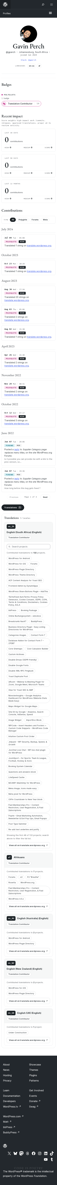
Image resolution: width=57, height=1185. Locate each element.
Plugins (33, 1075)
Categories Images (17, 635)
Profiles (7, 13)
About (6, 1064)
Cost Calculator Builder (37, 649)
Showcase (35, 1064)
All (13, 220)
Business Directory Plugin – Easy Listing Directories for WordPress (27, 628)
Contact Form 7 (38, 635)
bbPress (12, 610)
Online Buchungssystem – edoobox (25, 616)
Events (33, 1095)
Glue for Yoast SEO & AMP (21, 690)
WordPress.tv (12, 1106)
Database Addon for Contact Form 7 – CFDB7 (26, 641)
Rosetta (12, 882)
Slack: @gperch (28, 60)
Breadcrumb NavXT (17, 621)
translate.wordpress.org (39, 245)
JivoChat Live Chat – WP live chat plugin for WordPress (27, 751)
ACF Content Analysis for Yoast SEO (25, 580)
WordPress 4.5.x (16, 899)
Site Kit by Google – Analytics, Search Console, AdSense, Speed (26, 713)
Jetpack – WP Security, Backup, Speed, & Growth (28, 743)
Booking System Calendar (20, 766)
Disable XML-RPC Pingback (21, 671)
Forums (35, 220)
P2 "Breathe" (33, 877)
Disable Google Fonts (19, 665)
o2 (21, 877)
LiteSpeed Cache (16, 777)
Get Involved (36, 1090)
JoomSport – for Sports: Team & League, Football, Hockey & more (28, 759)
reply (16, 449)
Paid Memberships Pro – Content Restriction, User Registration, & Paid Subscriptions (26, 807)
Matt (7, 1121)
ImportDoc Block (33, 720)
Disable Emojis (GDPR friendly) (23, 660)
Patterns (34, 1080)
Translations (12, 507)
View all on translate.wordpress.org (27, 845)
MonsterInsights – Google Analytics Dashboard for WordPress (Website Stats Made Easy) (28, 698)
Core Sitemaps (15, 649)
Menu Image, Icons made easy (23, 788)
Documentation (11, 1095)
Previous (14, 497)
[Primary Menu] (50, 13)
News (6, 1069)
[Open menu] (52, 4)
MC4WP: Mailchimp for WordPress (24, 783)
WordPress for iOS (17, 564)
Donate (35, 1101)
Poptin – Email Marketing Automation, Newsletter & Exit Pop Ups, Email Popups (28, 817)
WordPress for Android (19, 558)
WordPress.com (13, 1116)
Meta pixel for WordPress (20, 794)
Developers (9, 1101)
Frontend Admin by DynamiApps (23, 586)
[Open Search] (43, 4)
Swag (33, 1106)
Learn (6, 1090)
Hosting (7, 1075)
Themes (33, 1069)
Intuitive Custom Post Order (22, 736)
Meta (45, 220)
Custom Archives (16, 654)
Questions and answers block (22, 772)
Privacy (7, 1080)
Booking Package (29, 610)
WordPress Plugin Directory (21, 569)
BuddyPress (36, 621)
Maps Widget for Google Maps (23, 706)
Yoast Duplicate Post (18, 676)
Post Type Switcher (18, 824)
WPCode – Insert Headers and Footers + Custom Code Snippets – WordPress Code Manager (28, 728)
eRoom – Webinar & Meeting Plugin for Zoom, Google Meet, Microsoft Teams (26, 683)
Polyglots (23, 220)
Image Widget (15, 720)
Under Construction (18, 1032)
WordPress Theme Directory (22, 575)
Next (45, 497)
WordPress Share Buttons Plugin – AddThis (28, 591)
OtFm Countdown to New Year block (25, 799)
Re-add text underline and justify (24, 829)
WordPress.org (27, 882)
